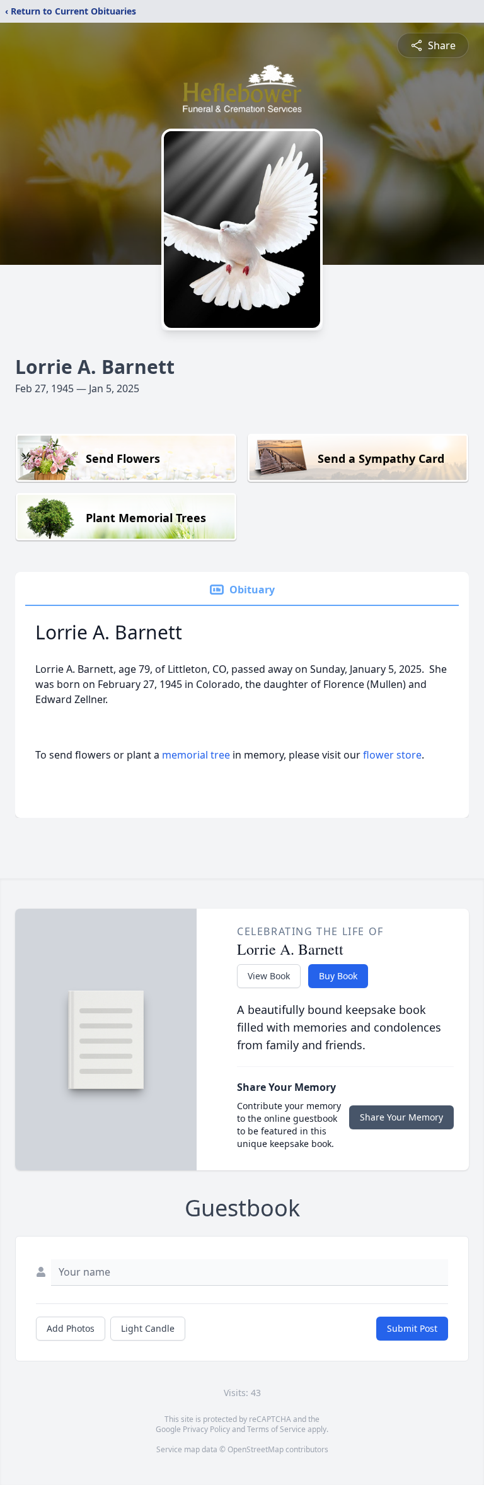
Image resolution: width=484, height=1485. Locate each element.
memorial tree (196, 755)
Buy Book (338, 976)
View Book (269, 976)
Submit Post (412, 1328)
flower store (392, 755)
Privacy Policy (206, 1429)
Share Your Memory (401, 1117)
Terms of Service (276, 1429)
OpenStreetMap (256, 1449)
